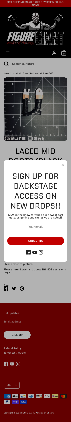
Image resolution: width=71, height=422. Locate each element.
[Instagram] (41, 252)
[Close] (63, 165)
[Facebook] (28, 252)
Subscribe (35, 241)
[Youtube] (34, 252)
